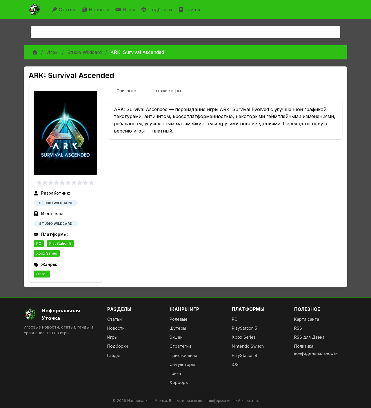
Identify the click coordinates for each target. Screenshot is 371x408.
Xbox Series (46, 253)
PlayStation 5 (60, 243)
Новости (99, 9)
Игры (128, 9)
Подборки (160, 9)
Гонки (175, 373)
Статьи (67, 9)
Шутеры (178, 328)
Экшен (42, 274)
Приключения (183, 355)
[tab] (126, 91)
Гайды (192, 9)
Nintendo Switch (248, 346)
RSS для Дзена (309, 337)
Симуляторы (182, 364)
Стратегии (180, 346)
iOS (235, 364)
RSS (298, 328)
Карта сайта (306, 319)
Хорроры (179, 382)
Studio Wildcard (84, 52)
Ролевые (179, 319)
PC (38, 243)
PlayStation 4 (244, 355)
